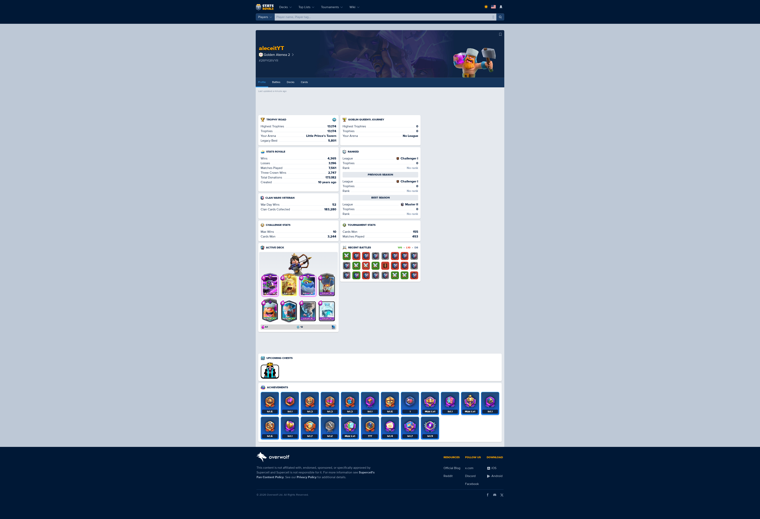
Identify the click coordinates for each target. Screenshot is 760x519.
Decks (283, 7)
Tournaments (330, 7)
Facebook (472, 484)
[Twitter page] (502, 494)
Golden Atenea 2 (277, 54)
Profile (262, 82)
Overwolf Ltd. (275, 494)
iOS (493, 468)
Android (497, 476)
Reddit (448, 476)
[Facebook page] (487, 494)
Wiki (352, 7)
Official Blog (452, 468)
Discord (470, 476)
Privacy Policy (306, 477)
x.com (469, 468)
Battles (276, 82)
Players (263, 17)
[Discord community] (494, 494)
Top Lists (304, 7)
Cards (304, 82)
